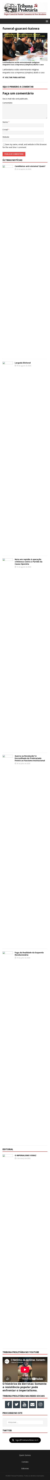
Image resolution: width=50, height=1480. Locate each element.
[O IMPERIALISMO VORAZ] (8, 1344)
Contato (25, 1462)
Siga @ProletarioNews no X (26, 1440)
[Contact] (32, 1404)
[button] (46, 21)
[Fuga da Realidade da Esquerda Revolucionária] (8, 1141)
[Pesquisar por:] (25, 1422)
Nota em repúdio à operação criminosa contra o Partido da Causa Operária (28, 561)
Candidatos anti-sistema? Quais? (30, 166)
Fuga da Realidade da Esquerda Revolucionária (29, 953)
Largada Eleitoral (23, 363)
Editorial (8, 1149)
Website (6, 137)
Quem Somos (25, 1455)
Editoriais (25, 1468)
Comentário (7, 103)
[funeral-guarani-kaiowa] (25, 59)
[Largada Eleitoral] (8, 551)
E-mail (5, 129)
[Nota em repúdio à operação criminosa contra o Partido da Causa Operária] (8, 748)
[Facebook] (8, 1404)
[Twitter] (16, 1404)
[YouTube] (24, 1404)
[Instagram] (40, 1404)
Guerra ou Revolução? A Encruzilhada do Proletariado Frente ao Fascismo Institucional (30, 758)
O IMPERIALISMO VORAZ (25, 1155)
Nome (5, 122)
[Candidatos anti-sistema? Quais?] (8, 355)
